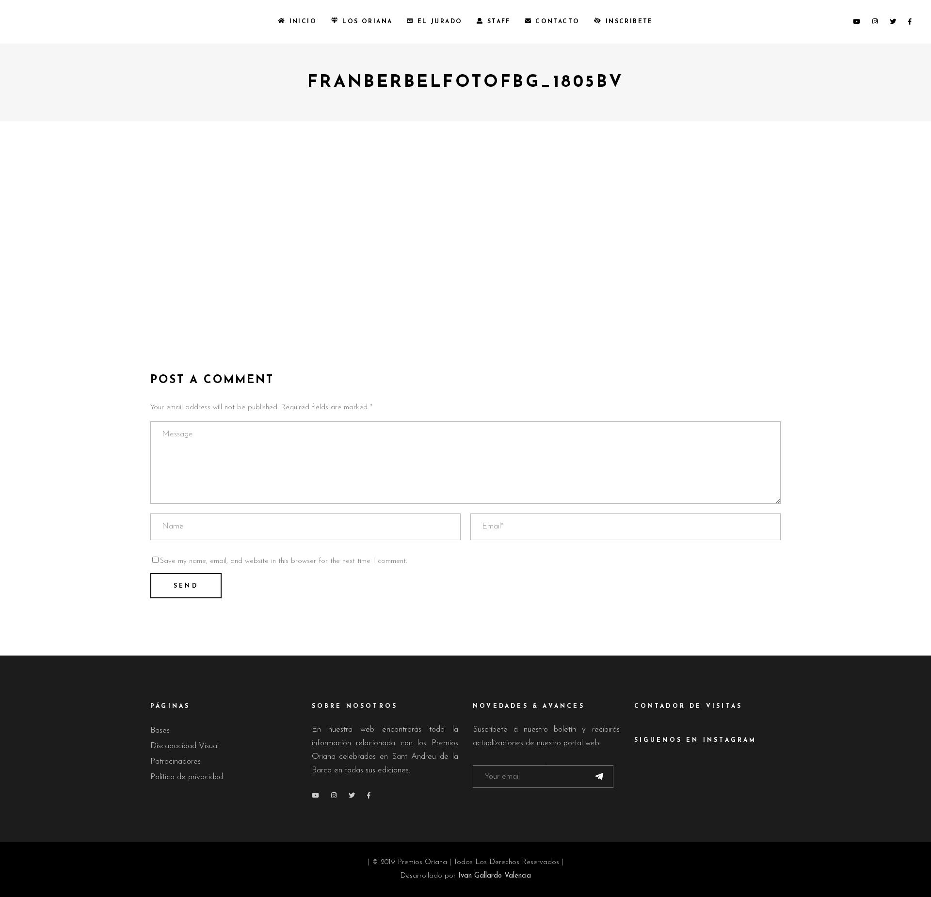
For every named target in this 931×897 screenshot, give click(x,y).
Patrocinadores (175, 761)
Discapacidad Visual (184, 746)
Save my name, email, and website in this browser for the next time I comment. (283, 561)
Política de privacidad (186, 777)
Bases (160, 730)
